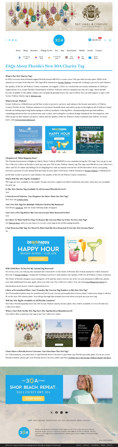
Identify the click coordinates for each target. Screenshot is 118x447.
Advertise (95, 445)
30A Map (82, 57)
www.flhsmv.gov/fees (94, 282)
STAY (63, 420)
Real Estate (71, 51)
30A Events (71, 57)
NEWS (35, 420)
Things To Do (46, 51)
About (78, 445)
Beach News (96, 57)
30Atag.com (36, 96)
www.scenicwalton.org (25, 120)
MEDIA (79, 420)
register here (22, 199)
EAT (59, 420)
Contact (98, 51)
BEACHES (41, 420)
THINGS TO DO (51, 420)
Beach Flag (41, 57)
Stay (62, 51)
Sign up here (14, 223)
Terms (103, 445)
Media (82, 51)
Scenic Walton (64, 82)
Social (90, 51)
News (18, 51)
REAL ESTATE (71, 420)
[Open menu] (110, 40)
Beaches (34, 51)
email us (19, 207)
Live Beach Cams (26, 57)
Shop (25, 51)
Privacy (109, 445)
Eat (56, 51)
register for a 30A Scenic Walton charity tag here (89, 357)
